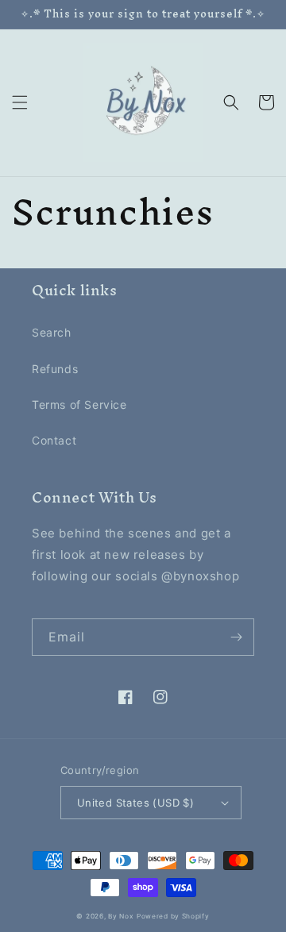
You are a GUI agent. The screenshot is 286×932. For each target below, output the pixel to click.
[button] (19, 102)
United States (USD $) (135, 802)
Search (52, 332)
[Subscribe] (235, 637)
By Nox (120, 916)
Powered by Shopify (173, 916)
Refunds (55, 368)
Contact (54, 440)
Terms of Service (79, 404)
